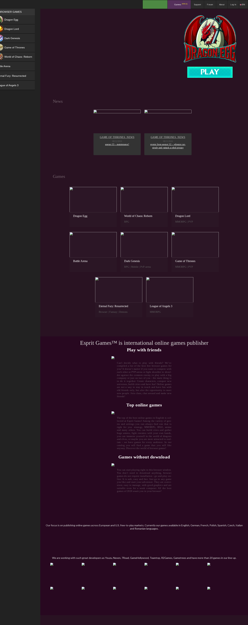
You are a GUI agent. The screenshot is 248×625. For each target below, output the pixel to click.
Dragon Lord (182, 215)
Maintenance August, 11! (112, 148)
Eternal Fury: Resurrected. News (112, 139)
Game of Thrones (185, 261)
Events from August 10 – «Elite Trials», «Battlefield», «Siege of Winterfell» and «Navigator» (163, 147)
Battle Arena (80, 261)
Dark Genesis (132, 261)
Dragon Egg (80, 215)
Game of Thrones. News (163, 137)
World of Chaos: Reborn (138, 215)
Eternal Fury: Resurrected (113, 306)
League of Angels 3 (161, 306)
